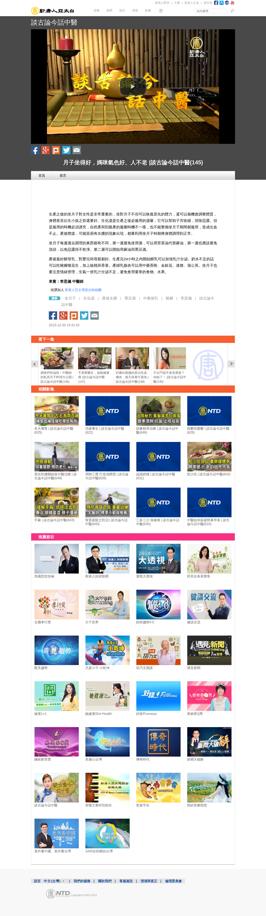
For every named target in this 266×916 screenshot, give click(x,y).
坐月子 (70, 298)
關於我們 (105, 881)
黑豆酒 (130, 298)
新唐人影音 (162, 2)
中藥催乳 (150, 298)
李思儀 (186, 298)
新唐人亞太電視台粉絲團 (83, 290)
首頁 (41, 175)
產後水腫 (109, 298)
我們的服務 (82, 881)
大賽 (177, 2)
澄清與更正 (149, 881)
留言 (63, 175)
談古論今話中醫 (54, 22)
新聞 (109, 10)
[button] (133, 86)
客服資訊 (126, 881)
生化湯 (89, 298)
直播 (96, 10)
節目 (122, 10)
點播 (148, 10)
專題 (135, 10)
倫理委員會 (173, 881)
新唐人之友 (192, 2)
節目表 (208, 2)
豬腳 (169, 298)
